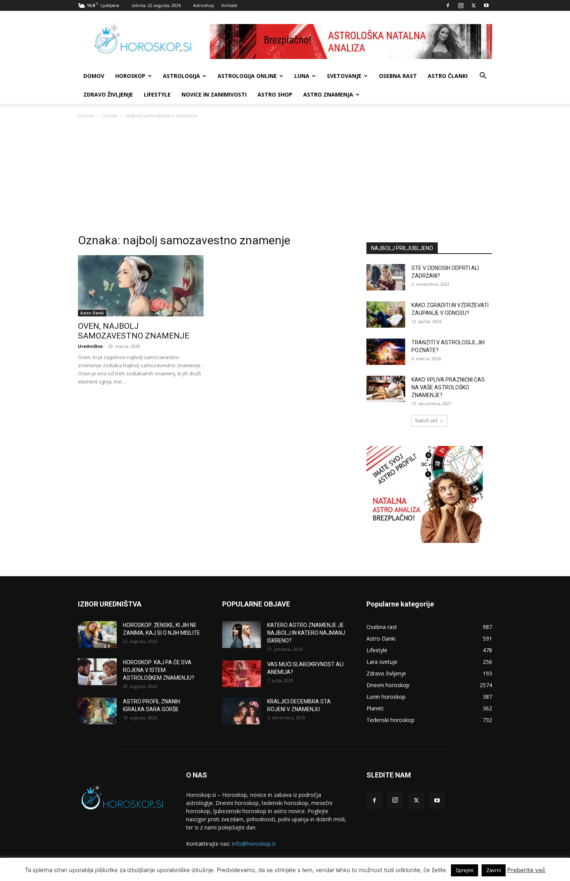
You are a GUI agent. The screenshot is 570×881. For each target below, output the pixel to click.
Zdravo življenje (108, 94)
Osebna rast (398, 75)
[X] (473, 5)
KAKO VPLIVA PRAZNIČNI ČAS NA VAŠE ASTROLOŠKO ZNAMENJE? (448, 387)
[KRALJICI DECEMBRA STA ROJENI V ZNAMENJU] (241, 711)
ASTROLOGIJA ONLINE (247, 75)
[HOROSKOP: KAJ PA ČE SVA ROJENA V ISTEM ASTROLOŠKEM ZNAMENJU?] (97, 671)
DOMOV (93, 75)
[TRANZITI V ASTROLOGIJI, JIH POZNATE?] (385, 352)
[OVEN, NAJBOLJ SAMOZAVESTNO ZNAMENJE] (141, 286)
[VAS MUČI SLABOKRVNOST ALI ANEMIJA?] (241, 673)
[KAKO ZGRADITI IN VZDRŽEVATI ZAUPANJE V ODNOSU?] (385, 314)
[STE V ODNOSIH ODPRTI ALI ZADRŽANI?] (385, 277)
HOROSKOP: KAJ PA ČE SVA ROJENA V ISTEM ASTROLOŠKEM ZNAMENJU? (158, 670)
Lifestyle (157, 94)
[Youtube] (486, 5)
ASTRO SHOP (274, 94)
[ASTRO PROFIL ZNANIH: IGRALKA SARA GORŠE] (97, 711)
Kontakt (229, 5)
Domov (86, 115)
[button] (482, 76)
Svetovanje (344, 75)
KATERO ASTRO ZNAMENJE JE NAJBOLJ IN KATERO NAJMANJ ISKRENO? (306, 633)
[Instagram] (460, 5)
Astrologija (181, 75)
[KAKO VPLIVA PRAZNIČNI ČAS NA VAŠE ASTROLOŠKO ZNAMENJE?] (385, 389)
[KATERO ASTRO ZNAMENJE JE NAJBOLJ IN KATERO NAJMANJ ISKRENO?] (241, 634)
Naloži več (426, 420)
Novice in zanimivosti (214, 94)
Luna (301, 75)
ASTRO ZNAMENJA (328, 94)
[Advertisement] (285, 178)
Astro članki (448, 75)
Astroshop (203, 5)
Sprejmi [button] (464, 870)
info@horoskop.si (254, 843)
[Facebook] (448, 5)
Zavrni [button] (493, 870)
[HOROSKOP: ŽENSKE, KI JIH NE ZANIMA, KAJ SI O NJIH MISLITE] (97, 634)
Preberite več (526, 870)
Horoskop (130, 75)
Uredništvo (90, 346)
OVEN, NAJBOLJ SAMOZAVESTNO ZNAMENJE (133, 330)
